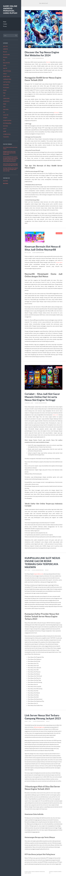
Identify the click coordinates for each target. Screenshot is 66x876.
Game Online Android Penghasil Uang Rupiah (10, 9)
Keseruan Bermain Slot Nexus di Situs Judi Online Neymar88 (43, 248)
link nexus (56, 112)
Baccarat (5, 51)
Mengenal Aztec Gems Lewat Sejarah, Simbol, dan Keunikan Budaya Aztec (9, 153)
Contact (5, 24)
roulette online (6, 98)
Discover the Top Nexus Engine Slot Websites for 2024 (42, 54)
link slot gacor (6, 87)
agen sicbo (5, 46)
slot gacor (5, 117)
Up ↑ (50, 872)
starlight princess (7, 134)
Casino (4, 65)
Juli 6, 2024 (27, 58)
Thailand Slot (6, 136)
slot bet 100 (5, 114)
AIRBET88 (5, 49)
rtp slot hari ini (6, 101)
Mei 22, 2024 (28, 252)
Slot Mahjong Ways (7, 123)
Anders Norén (57, 871)
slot (4, 112)
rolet (4, 95)
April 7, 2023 (28, 721)
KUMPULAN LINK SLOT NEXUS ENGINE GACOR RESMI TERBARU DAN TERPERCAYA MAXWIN (42, 562)
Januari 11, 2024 (29, 403)
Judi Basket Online (7, 79)
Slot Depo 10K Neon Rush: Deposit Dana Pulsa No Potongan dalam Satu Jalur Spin (10, 169)
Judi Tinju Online (6, 82)
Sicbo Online (5, 109)
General (5, 73)
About (4, 21)
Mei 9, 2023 (27, 570)
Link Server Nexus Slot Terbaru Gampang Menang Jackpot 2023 (43, 717)
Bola (4, 60)
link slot (48, 62)
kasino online (6, 84)
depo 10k (5, 68)
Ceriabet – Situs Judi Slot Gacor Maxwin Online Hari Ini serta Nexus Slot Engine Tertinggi (42, 396)
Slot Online (5, 125)
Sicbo (4, 106)
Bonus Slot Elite (6, 62)
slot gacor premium (7, 120)
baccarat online (6, 54)
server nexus (59, 262)
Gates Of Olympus (7, 71)
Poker (4, 92)
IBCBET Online (6, 76)
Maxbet (5, 90)
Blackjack (5, 57)
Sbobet (4, 103)
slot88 (4, 131)
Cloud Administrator (38, 58)
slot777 (5, 128)
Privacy (5, 26)
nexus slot (55, 414)
